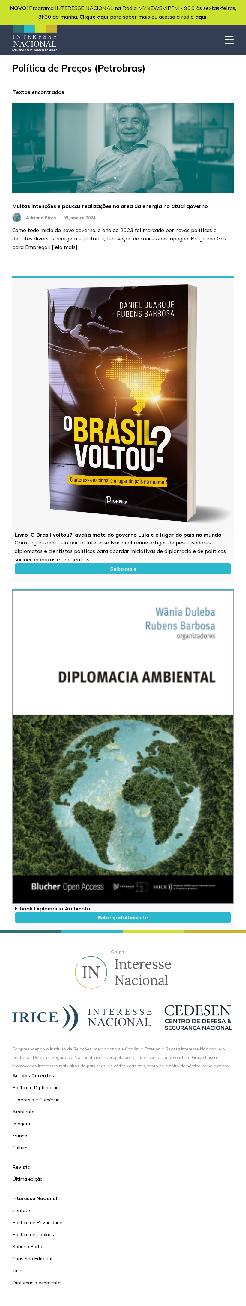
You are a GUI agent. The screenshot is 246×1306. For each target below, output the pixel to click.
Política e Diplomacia (35, 1087)
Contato (21, 1210)
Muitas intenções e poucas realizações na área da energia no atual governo (110, 206)
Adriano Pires (41, 217)
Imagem (21, 1124)
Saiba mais (123, 569)
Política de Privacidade (37, 1222)
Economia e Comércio (36, 1100)
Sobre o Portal (28, 1246)
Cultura (20, 1148)
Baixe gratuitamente (123, 917)
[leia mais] (64, 247)
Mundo (19, 1136)
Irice (16, 1270)
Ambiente (23, 1112)
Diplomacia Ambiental (37, 1283)
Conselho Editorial (32, 1258)
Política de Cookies (33, 1234)
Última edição (27, 1179)
